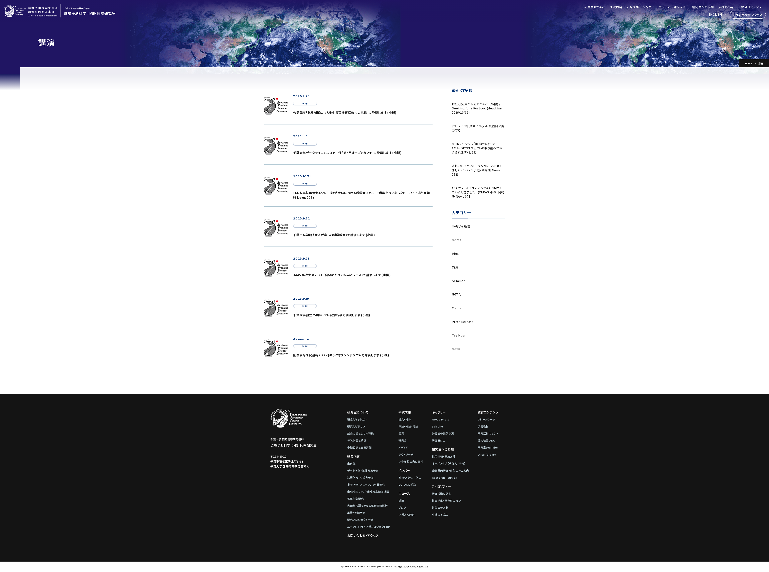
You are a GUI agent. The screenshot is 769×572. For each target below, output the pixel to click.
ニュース (664, 7)
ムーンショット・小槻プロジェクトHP (368, 527)
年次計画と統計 (356, 440)
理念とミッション (357, 419)
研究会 (456, 294)
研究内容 (616, 7)
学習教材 (483, 426)
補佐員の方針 (440, 507)
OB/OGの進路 (407, 484)
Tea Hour (459, 335)
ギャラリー (681, 7)
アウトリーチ (406, 454)
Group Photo (440, 419)
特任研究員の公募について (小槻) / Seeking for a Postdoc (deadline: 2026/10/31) (477, 108)
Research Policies (444, 477)
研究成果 (632, 7)
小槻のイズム (440, 514)
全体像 (351, 463)
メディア (403, 447)
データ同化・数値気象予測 (362, 470)
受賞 (401, 433)
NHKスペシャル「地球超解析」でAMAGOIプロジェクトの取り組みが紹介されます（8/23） (477, 148)
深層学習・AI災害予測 (360, 477)
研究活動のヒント (488, 433)
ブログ (402, 507)
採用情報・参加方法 (444, 456)
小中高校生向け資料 (411, 461)
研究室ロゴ (439, 440)
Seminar (458, 281)
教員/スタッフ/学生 (410, 477)
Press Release (463, 321)
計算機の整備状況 (443, 433)
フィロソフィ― (727, 7)
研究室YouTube (488, 447)
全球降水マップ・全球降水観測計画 (368, 491)
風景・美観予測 (356, 512)
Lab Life (437, 426)
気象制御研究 (355, 498)
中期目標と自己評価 (359, 447)
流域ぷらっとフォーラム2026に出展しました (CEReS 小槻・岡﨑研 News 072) (477, 170)
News (456, 349)
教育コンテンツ (751, 7)
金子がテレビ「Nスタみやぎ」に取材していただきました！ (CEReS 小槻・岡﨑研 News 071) (478, 192)
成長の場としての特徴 (360, 433)
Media (456, 308)
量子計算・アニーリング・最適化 (366, 484)
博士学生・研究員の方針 (446, 500)
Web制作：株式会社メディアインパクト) (411, 566)
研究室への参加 (703, 7)
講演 (455, 267)
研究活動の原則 (441, 493)
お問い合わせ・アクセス (747, 15)
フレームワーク (486, 419)
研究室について (595, 7)
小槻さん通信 (461, 226)
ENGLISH (715, 14)
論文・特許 (405, 419)
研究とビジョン (356, 426)
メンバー (649, 7)
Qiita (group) (487, 454)
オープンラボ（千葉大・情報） (449, 463)
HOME (748, 63)
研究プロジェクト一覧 (360, 519)
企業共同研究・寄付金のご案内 (450, 470)
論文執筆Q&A (486, 440)
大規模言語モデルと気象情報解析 (367, 505)
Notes (456, 240)
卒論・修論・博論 (408, 426)
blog (455, 253)
